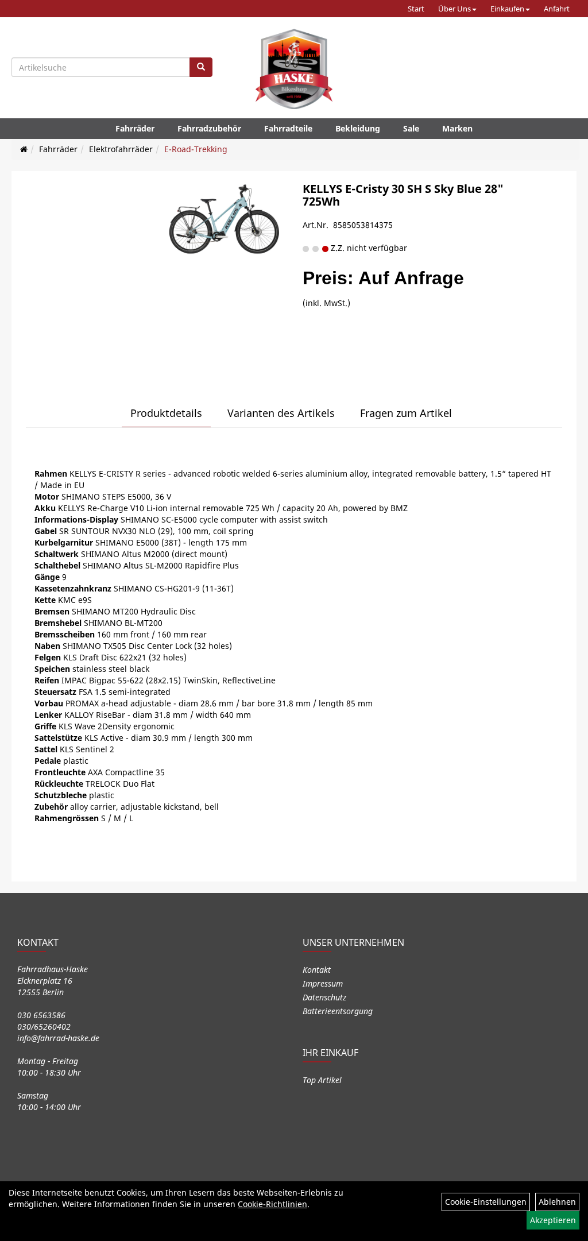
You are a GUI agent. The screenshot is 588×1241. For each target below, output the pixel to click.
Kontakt (317, 969)
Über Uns (454, 8)
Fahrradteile (288, 128)
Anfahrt (557, 8)
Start (416, 8)
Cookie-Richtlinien (272, 1204)
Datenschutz (324, 997)
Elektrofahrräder (121, 149)
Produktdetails (166, 413)
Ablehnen (557, 1201)
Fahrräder (134, 128)
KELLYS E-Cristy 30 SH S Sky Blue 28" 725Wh (403, 195)
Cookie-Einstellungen (486, 1201)
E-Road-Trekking (195, 149)
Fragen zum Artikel (406, 413)
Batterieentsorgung (338, 1011)
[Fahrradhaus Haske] (294, 69)
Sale (411, 128)
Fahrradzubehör (209, 128)
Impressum (323, 983)
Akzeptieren (553, 1220)
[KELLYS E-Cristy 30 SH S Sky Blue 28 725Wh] (224, 223)
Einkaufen (507, 8)
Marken (457, 128)
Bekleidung (357, 128)
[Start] (24, 149)
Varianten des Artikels (281, 413)
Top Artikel (322, 1079)
